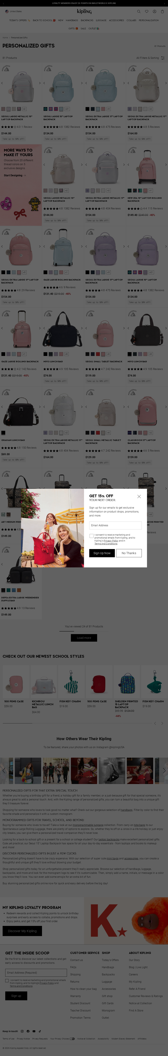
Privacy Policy (111, 540)
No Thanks (129, 553)
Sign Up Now (102, 553)
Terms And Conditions (105, 543)
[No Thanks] (139, 496)
